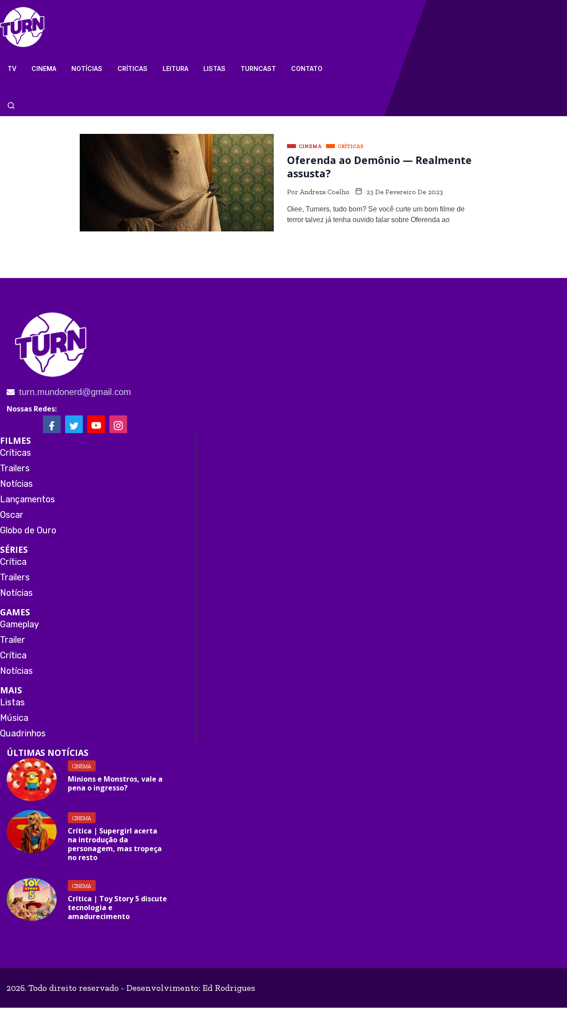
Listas (214, 68)
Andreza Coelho (325, 192)
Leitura (175, 68)
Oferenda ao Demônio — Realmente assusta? (379, 166)
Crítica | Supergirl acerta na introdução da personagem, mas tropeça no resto (115, 844)
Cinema (43, 68)
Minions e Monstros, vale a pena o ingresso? (115, 783)
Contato (306, 68)
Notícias (86, 68)
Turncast (258, 68)
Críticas (132, 68)
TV (12, 68)
